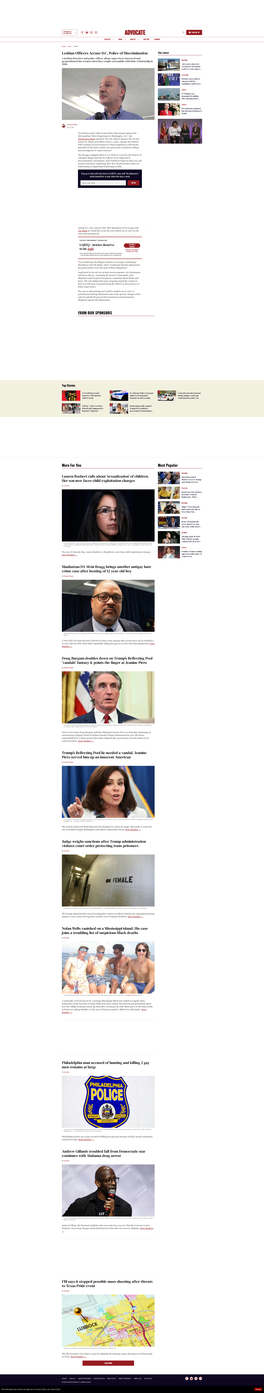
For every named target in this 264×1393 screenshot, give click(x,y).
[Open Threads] (91, 32)
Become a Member (132, 245)
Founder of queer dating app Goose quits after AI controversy (192, 554)
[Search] (183, 32)
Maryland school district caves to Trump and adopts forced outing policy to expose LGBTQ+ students (191, 482)
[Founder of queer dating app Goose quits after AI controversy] (169, 552)
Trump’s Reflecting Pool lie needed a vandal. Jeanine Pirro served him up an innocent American (104, 755)
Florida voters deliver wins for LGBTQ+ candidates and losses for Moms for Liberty (191, 83)
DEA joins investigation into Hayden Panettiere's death (192, 111)
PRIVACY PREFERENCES (125, 1378)
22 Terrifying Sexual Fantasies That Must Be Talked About (91, 395)
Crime (76, 46)
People (184, 105)
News (120, 39)
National (185, 60)
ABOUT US (72, 1378)
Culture (184, 518)
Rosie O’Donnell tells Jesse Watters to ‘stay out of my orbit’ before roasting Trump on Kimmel (191, 526)
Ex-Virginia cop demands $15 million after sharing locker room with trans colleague (190, 98)
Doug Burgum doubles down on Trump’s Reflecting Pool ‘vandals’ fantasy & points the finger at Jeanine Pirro (107, 660)
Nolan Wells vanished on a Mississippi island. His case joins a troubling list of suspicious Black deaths (105, 930)
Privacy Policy (41, 1389)
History (146, 39)
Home (64, 46)
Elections (185, 75)
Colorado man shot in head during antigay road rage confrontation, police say (189, 395)
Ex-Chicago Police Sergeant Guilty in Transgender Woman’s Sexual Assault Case (141, 397)
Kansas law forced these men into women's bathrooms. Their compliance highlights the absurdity (192, 497)
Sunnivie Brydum (73, 124)
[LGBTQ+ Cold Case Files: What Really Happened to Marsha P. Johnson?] (71, 408)
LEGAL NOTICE (148, 1378)
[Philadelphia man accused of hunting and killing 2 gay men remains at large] (108, 1102)
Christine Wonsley (130, 995)
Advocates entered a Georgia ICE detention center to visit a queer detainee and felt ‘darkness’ (191, 69)
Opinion (157, 39)
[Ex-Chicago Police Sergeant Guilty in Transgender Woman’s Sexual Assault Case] (119, 395)
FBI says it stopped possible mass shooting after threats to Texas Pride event (107, 1283)
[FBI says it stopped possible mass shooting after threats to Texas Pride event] (108, 1320)
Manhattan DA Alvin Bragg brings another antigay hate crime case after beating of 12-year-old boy (106, 569)
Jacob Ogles (67, 486)
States (184, 90)
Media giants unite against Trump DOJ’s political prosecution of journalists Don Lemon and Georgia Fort (141, 411)
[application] (180, 131)
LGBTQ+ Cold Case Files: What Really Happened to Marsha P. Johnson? (92, 408)
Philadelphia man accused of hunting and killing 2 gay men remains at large (106, 1064)
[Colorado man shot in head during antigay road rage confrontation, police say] (167, 395)
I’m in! (133, 183)
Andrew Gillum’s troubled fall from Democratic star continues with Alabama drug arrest (103, 1153)
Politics (107, 39)
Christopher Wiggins (69, 576)
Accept (258, 1389)
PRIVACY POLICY (111, 1378)
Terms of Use (55, 1389)
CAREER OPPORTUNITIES (84, 1378)
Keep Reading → (70, 554)
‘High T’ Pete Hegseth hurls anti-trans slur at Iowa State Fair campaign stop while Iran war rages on (191, 512)
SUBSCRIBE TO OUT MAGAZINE (67, 32)
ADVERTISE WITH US (99, 1378)
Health (132, 39)
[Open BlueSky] (86, 32)
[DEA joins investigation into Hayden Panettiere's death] (169, 109)
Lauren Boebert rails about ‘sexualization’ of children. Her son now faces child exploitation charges (105, 478)
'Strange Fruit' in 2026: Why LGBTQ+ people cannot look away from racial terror (191, 540)
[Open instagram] (96, 32)
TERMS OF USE (137, 1378)
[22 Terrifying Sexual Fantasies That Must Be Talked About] (71, 395)
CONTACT (64, 1378)
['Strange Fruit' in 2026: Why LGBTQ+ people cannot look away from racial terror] (169, 537)
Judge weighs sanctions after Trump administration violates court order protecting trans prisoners (104, 843)
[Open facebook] (82, 32)
